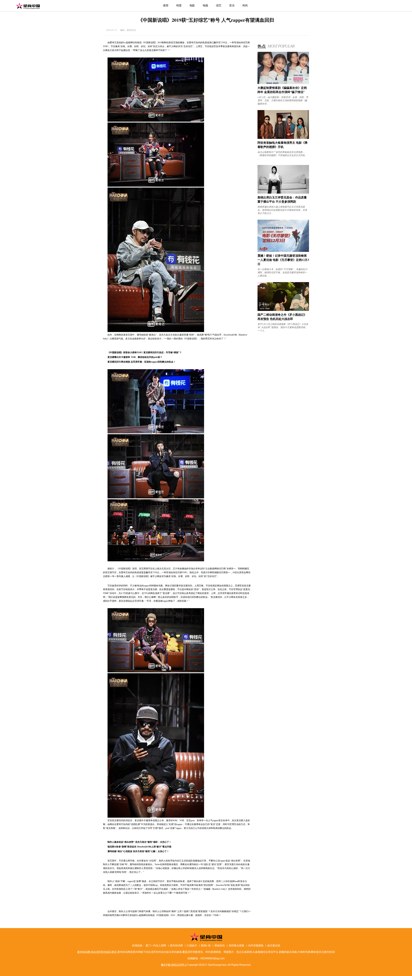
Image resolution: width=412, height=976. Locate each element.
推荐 (165, 5)
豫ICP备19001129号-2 (174, 964)
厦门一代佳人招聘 (155, 945)
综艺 (218, 5)
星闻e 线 (206, 945)
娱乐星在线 (273, 945)
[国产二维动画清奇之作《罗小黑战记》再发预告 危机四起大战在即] (283, 310)
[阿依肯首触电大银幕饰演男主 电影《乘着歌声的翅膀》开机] (283, 138)
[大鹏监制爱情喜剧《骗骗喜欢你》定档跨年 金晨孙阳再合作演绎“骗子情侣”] (283, 83)
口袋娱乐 (192, 945)
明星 (179, 5)
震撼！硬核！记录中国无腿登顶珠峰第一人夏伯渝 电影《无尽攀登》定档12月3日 (283, 259)
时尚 (245, 5)
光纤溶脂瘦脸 (255, 945)
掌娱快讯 (220, 945)
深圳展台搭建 (236, 945)
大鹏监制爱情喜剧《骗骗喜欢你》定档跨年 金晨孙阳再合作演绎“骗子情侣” (282, 90)
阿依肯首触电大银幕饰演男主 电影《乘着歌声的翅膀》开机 (283, 144)
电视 (205, 5)
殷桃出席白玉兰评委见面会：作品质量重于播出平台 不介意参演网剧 (282, 199)
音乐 (231, 5)
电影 (192, 5)
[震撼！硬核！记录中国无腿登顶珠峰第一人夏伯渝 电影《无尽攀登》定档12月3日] (283, 250)
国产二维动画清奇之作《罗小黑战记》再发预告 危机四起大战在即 (282, 317)
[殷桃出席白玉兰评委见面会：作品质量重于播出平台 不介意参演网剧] (283, 192)
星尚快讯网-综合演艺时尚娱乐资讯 (28, 6)
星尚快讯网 (176, 945)
